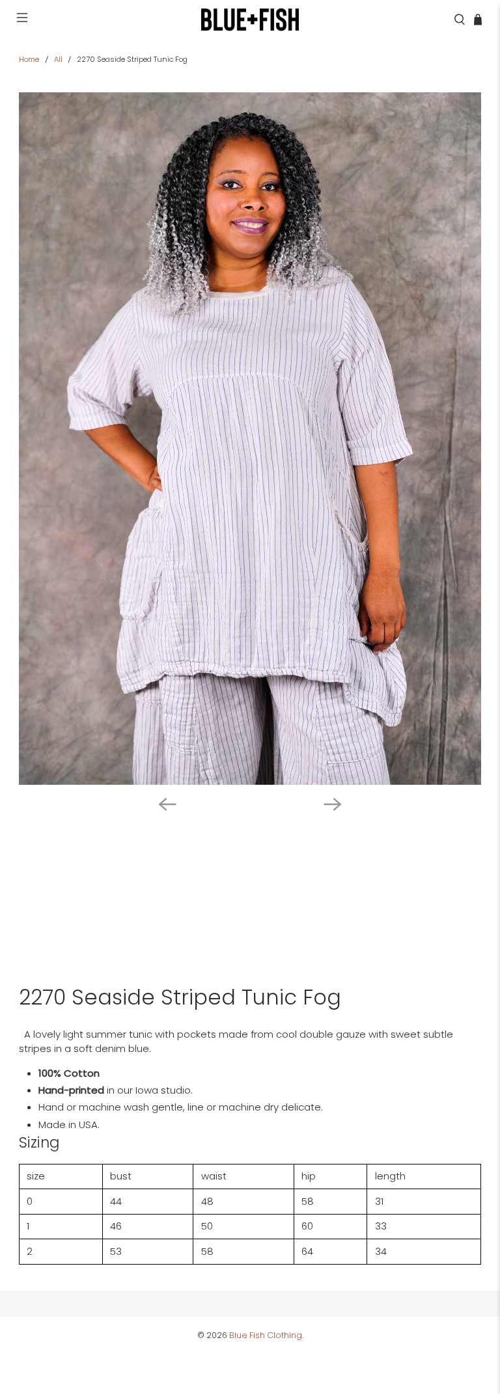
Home (29, 59)
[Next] (332, 804)
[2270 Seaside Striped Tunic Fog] (250, 438)
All (58, 59)
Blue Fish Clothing (265, 1335)
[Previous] (167, 804)
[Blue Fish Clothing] (250, 19)
